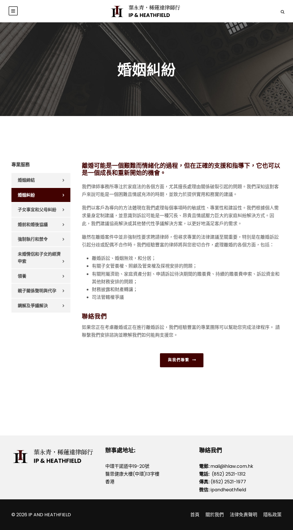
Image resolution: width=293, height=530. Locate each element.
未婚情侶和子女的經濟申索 (39, 257)
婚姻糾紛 (26, 195)
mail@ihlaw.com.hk (231, 466)
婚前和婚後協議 (33, 224)
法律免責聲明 (243, 514)
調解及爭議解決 (33, 306)
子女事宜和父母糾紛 (37, 210)
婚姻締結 (26, 180)
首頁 (194, 514)
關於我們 (214, 514)
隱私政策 (272, 514)
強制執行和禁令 (33, 239)
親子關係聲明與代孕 (37, 291)
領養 (22, 276)
